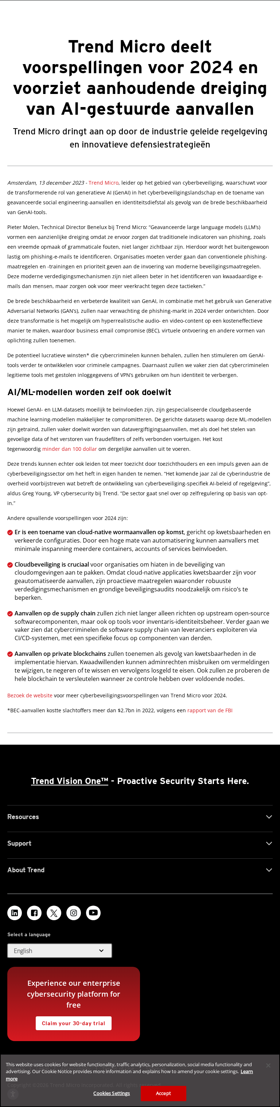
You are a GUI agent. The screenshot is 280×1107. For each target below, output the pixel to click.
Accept (163, 1093)
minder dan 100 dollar (69, 448)
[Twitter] (54, 913)
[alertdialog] (140, 1080)
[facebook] (34, 913)
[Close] (268, 1065)
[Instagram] (73, 913)
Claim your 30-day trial (70, 1021)
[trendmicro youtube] (93, 913)
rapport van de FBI (210, 710)
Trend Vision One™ (69, 781)
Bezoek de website (29, 695)
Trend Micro (103, 182)
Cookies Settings (111, 1093)
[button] (59, 950)
